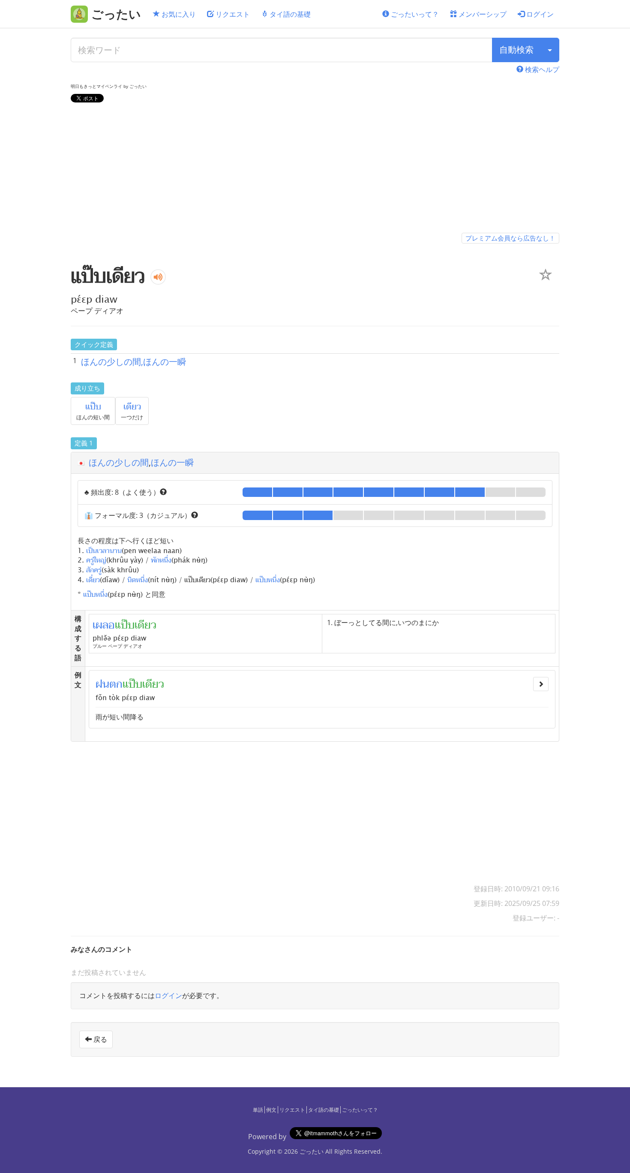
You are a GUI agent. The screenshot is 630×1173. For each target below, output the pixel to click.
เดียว (132, 407)
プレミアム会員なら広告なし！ (510, 238)
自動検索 (516, 49)
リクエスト (232, 14)
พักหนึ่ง (161, 559)
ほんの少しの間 (119, 462)
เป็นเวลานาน (104, 550)
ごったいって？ (414, 14)
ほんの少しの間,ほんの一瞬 (133, 361)
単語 (258, 1109)
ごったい (312, 1151)
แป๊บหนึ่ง (267, 579)
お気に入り (178, 14)
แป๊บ (93, 407)
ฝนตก (109, 684)
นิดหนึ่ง (137, 579)
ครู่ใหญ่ (96, 559)
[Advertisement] (315, 169)
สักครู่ (94, 569)
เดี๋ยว (93, 579)
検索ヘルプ (541, 69)
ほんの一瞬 (172, 462)
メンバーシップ (482, 14)
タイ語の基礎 (289, 14)
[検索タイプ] (549, 50)
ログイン (539, 14)
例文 (271, 1109)
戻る (99, 1039)
